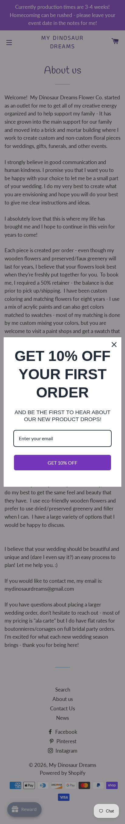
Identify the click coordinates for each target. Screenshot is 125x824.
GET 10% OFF (62, 462)
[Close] (114, 344)
